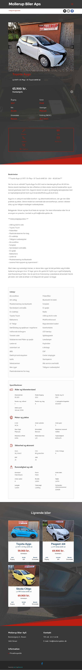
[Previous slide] (10, 47)
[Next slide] (72, 47)
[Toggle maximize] (71, 24)
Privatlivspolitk (16, 653)
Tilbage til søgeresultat (14, 11)
